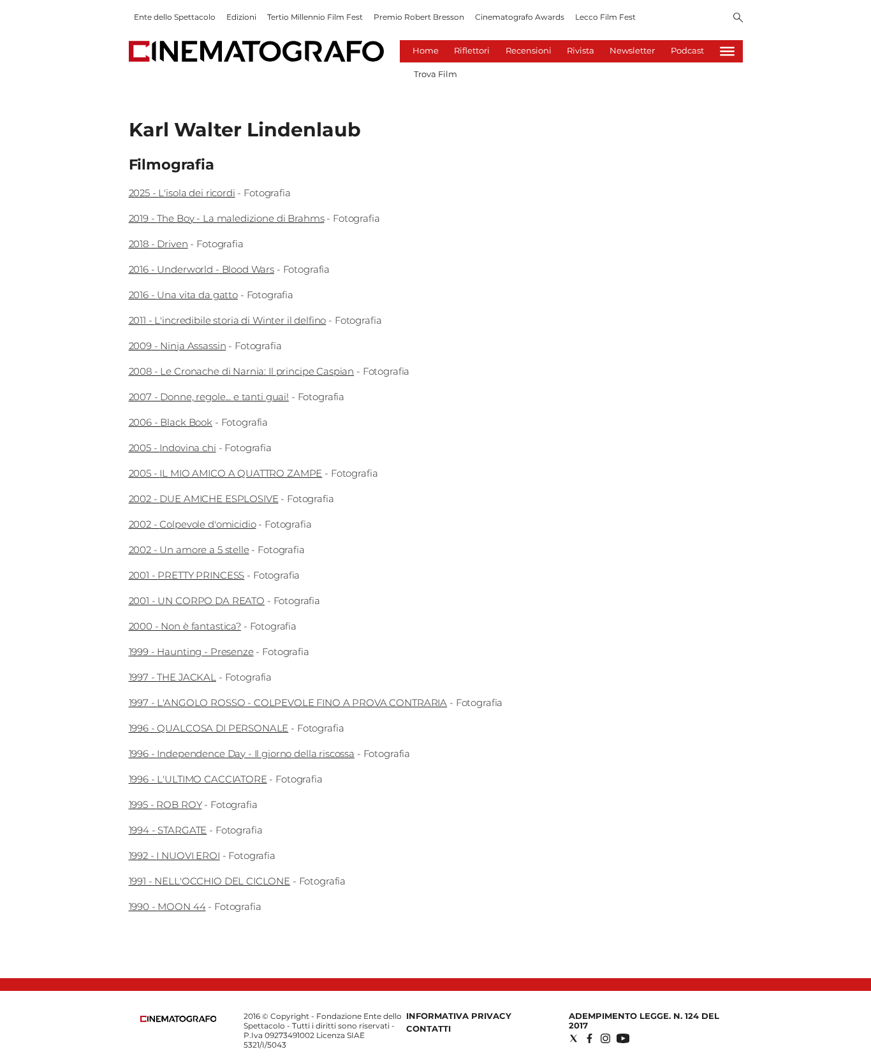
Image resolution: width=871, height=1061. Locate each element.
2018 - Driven (158, 244)
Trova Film (435, 74)
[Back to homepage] (178, 1019)
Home (426, 50)
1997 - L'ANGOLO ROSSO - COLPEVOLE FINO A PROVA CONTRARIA (288, 703)
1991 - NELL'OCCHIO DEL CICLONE (210, 881)
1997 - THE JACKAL (172, 677)
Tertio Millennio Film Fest (315, 17)
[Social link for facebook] (589, 1038)
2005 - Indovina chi (172, 448)
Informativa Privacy (458, 1016)
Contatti (428, 1028)
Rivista (580, 50)
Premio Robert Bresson (419, 17)
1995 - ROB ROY (165, 804)
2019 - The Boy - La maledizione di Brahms (227, 218)
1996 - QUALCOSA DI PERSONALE (209, 728)
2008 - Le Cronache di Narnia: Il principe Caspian (242, 371)
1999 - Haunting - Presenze (191, 652)
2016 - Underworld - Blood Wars (202, 269)
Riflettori (472, 50)
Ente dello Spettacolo (175, 17)
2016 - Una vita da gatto (183, 295)
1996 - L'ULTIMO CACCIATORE (198, 779)
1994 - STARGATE (168, 830)
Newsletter (632, 50)
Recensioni (529, 50)
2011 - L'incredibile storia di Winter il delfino (227, 320)
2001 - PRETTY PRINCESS (187, 575)
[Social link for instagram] (605, 1038)
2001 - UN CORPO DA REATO (197, 601)
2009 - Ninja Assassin (177, 346)
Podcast (687, 50)
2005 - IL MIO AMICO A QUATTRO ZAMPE (226, 473)
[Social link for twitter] (573, 1038)
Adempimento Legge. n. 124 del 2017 (644, 1020)
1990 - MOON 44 (167, 906)
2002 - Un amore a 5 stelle (189, 550)
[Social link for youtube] (623, 1038)
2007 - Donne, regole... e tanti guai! (209, 397)
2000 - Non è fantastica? (185, 626)
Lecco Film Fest (605, 17)
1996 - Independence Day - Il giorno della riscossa (242, 753)
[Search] (738, 18)
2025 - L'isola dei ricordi (182, 193)
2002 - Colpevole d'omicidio (192, 524)
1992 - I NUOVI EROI (174, 855)
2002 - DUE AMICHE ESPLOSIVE (204, 499)
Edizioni (241, 17)
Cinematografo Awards (519, 17)
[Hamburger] (727, 51)
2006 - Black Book (170, 422)
